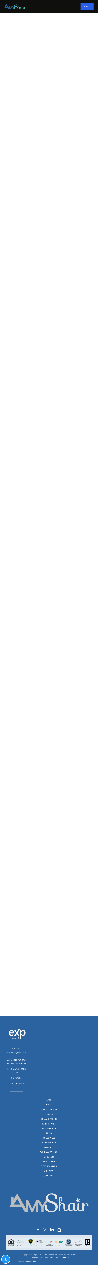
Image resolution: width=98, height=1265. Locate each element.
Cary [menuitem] (49, 1105)
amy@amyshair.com (16, 1052)
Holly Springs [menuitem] (49, 1119)
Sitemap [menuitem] (65, 1258)
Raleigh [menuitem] (49, 1133)
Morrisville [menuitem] (49, 1128)
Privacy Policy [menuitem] (51, 1258)
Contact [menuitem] (49, 1176)
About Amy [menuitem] (49, 1161)
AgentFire (32, 1261)
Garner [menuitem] (49, 1114)
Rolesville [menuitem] (49, 1138)
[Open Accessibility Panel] (5, 1259)
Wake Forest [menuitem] (49, 1143)
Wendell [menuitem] (49, 1147)
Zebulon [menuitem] (49, 1157)
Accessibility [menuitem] (35, 1258)
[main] (49, 514)
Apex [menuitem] (49, 1100)
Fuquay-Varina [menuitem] (49, 1109)
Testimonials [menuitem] (49, 1166)
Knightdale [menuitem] (49, 1124)
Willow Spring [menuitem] (49, 1152)
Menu (87, 6)
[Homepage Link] (15, 6)
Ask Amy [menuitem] (49, 1171)
